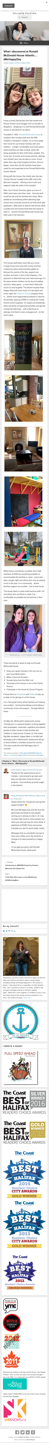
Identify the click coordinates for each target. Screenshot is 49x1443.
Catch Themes (31, 1440)
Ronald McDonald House (29, 134)
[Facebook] (17, 1432)
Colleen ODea (25, 63)
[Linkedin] (28, 1432)
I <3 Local (12, 755)
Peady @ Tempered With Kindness (22, 796)
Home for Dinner (24, 293)
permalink (40, 755)
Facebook (21, 694)
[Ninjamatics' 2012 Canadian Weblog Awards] (12, 1349)
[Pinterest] (33, 1432)
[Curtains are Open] (24, 39)
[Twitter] (22, 1432)
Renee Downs (16, 770)
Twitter (32, 694)
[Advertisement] (21, 905)
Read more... (27, 997)
